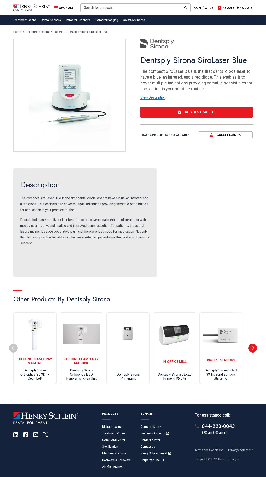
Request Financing (228, 135)
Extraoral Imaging (106, 20)
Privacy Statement (240, 450)
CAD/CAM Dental (134, 20)
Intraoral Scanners (78, 20)
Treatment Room (24, 20)
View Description (152, 97)
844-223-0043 (218, 426)
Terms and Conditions (209, 450)
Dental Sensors (51, 20)
